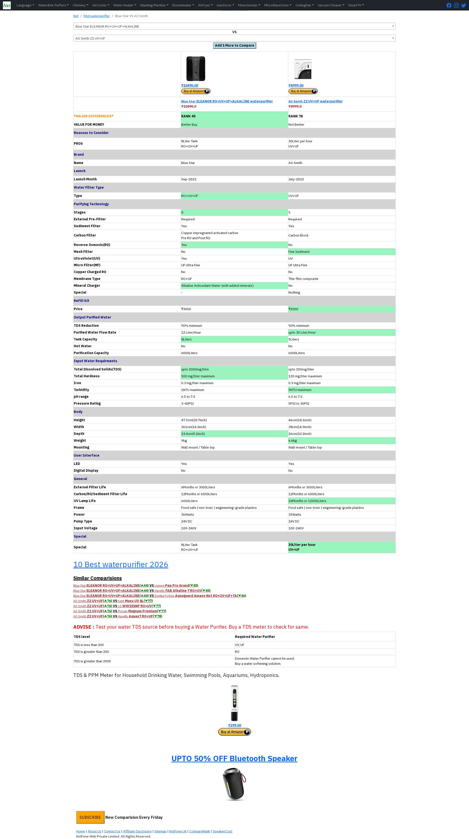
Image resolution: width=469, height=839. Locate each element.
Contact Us (112, 831)
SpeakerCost (222, 831)
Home (80, 831)
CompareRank (199, 831)
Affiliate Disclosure (137, 831)
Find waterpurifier (97, 16)
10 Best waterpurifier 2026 (120, 564)
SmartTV (354, 5)
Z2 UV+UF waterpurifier (315, 101)
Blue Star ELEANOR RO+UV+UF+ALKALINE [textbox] (107, 26)
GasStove (224, 5)
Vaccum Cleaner (330, 5)
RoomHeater (181, 5)
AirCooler (99, 5)
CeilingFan (303, 5)
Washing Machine (153, 5)
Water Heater (123, 5)
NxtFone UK (178, 831)
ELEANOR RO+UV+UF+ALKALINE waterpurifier (227, 101)
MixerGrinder (248, 5)
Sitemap (160, 831)
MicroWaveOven (276, 5)
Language (24, 5)
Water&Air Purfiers (52, 5)
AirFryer (204, 5)
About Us (94, 831)
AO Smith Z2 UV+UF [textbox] (90, 38)
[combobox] (234, 26)
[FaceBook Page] (450, 5)
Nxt (75, 16)
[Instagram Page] (457, 5)
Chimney (79, 5)
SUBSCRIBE (90, 817)
